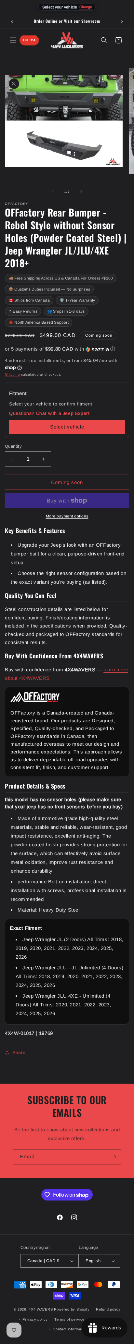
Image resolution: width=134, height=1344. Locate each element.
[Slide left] (53, 191)
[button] (13, 40)
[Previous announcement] (12, 21)
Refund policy (108, 1309)
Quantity (13, 446)
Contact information (70, 1329)
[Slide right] (81, 191)
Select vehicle (67, 426)
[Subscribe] (113, 1156)
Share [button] (19, 1052)
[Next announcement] (122, 21)
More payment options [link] (67, 516)
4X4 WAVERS (41, 1309)
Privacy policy (35, 1319)
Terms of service (69, 1319)
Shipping (12, 374)
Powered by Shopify (72, 1309)
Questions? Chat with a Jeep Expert (49, 413)
